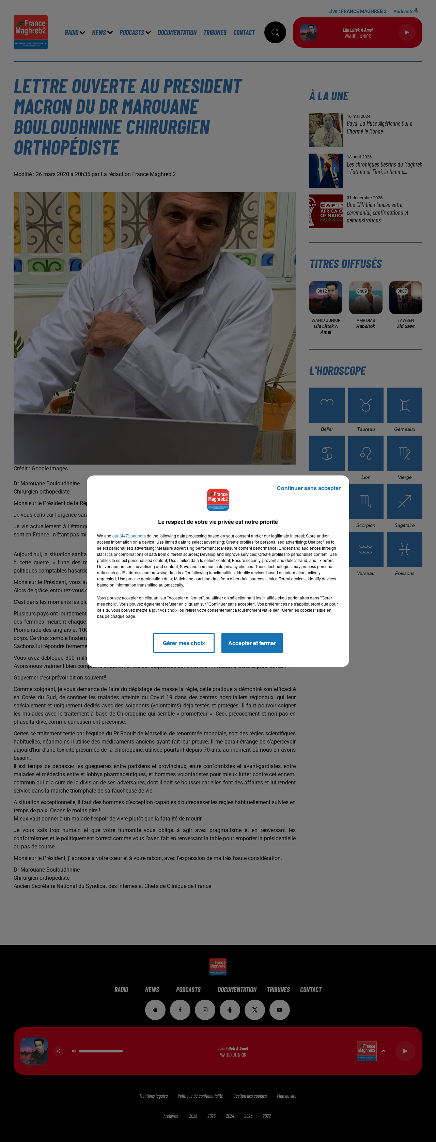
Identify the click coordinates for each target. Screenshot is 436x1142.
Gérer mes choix (184, 643)
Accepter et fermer (252, 643)
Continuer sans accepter (309, 488)
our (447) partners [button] (129, 535)
